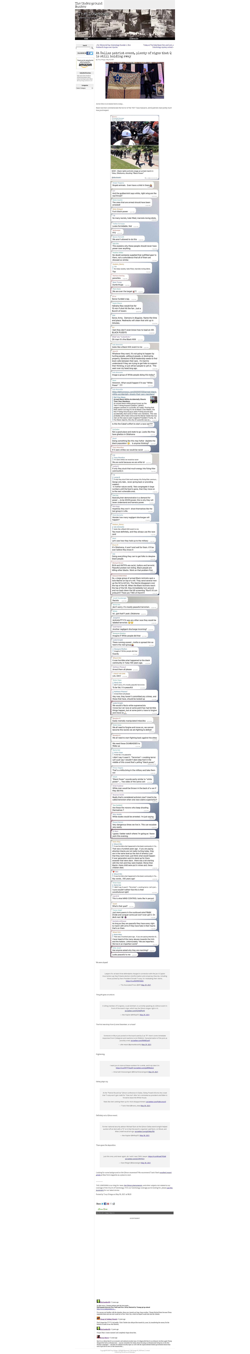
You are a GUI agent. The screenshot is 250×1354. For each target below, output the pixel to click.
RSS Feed (141, 1350)
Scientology (133, 39)
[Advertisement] (139, 4)
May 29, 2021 (146, 985)
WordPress (125, 1352)
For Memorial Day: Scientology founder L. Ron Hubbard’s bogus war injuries (113, 46)
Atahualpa (132, 1352)
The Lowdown (89, 41)
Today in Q (111, 1213)
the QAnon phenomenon (133, 1185)
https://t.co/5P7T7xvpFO (124, 1068)
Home (86, 39)
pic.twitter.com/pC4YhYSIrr (135, 1159)
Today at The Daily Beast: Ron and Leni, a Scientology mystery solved (158, 46)
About (109, 39)
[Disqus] (135, 1273)
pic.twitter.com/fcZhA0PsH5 (135, 1011)
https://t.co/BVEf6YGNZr (135, 981)
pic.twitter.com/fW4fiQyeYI (140, 1040)
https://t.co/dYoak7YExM (157, 1156)
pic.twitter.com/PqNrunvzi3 (156, 1102)
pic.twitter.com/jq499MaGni (144, 1068)
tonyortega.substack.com (85, 80)
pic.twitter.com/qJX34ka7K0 (144, 1131)
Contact (147, 1350)
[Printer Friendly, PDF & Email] (102, 1210)
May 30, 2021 (145, 1106)
